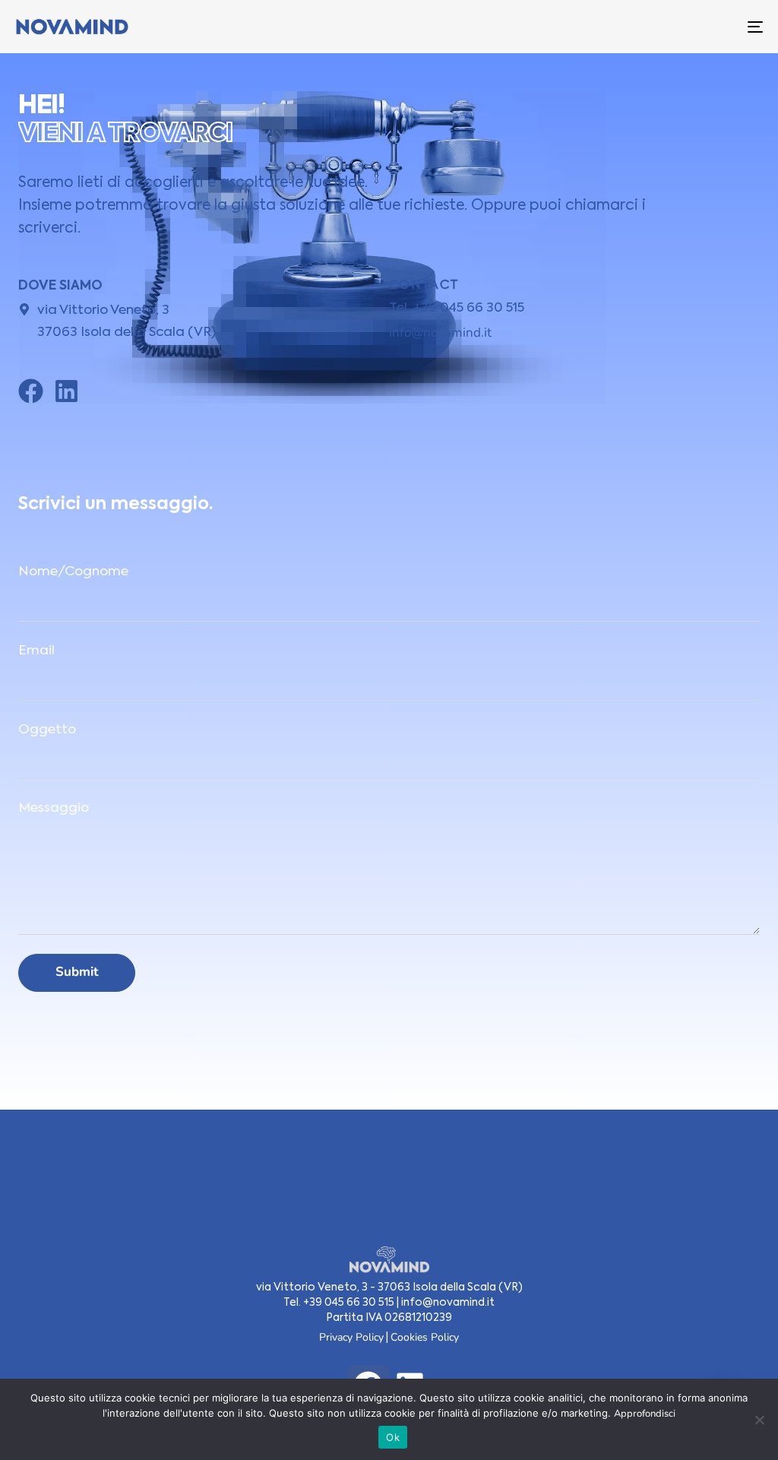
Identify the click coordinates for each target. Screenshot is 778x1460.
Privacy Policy (351, 1337)
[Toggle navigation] (638, 26)
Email (36, 650)
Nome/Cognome (73, 571)
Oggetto (47, 730)
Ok (393, 1437)
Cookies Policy (425, 1337)
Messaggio (53, 808)
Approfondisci (644, 1413)
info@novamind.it (440, 332)
